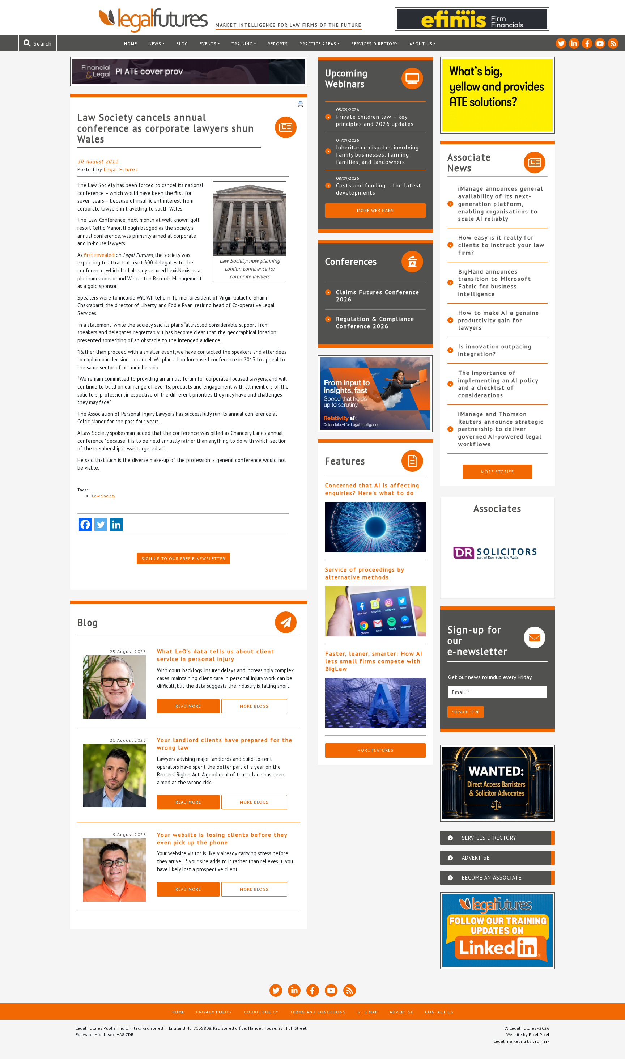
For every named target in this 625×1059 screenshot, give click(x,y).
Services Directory (374, 43)
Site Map (367, 1011)
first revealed (99, 254)
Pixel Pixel (539, 1034)
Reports (278, 43)
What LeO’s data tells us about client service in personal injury (216, 655)
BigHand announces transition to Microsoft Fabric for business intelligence (494, 282)
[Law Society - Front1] (249, 218)
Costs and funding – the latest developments (378, 189)
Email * (460, 692)
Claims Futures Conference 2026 (378, 295)
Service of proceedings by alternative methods (364, 573)
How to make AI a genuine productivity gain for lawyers (498, 320)
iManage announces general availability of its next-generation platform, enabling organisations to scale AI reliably (500, 203)
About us (421, 43)
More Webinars (375, 210)
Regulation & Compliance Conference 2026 (375, 322)
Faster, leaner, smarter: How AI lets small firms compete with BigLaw (374, 661)
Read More (188, 706)
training (242, 43)
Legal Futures (121, 169)
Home (130, 43)
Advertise (401, 1011)
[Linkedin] (116, 524)
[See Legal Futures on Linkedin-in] (574, 43)
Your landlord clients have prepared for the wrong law (225, 743)
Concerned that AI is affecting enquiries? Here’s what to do (372, 489)
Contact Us (439, 1011)
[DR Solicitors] (497, 553)
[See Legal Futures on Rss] (613, 43)
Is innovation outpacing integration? (495, 350)
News (155, 43)
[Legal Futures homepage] (157, 20)
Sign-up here (465, 712)
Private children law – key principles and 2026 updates (375, 120)
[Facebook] (85, 524)
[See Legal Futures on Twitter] (561, 43)
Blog (182, 43)
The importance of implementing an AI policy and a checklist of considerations (498, 384)
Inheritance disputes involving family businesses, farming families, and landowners (377, 154)
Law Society (103, 496)
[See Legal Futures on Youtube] (600, 43)
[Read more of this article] (375, 527)
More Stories (497, 471)
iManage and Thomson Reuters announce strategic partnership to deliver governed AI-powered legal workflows (501, 429)
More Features (375, 750)
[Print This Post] (300, 103)
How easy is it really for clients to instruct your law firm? (501, 245)
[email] (497, 692)
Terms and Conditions (318, 1011)
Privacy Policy (214, 1011)
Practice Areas (317, 43)
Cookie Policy (261, 1011)
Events (208, 43)
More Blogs (254, 706)
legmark (541, 1041)
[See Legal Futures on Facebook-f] (587, 43)
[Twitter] (101, 524)
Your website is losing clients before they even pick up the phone (222, 838)
